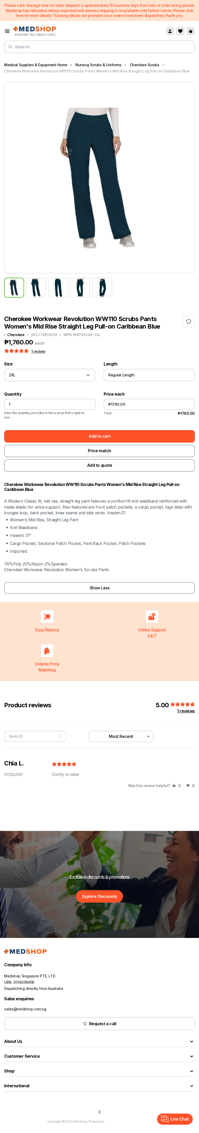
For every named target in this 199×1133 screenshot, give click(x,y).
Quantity (13, 394)
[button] (17, 351)
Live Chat (179, 1119)
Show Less (100, 587)
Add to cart (99, 436)
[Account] (170, 31)
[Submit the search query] (10, 49)
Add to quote (99, 465)
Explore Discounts (99, 896)
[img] (64, 764)
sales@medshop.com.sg (25, 1009)
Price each (114, 394)
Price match (99, 450)
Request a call (102, 1023)
